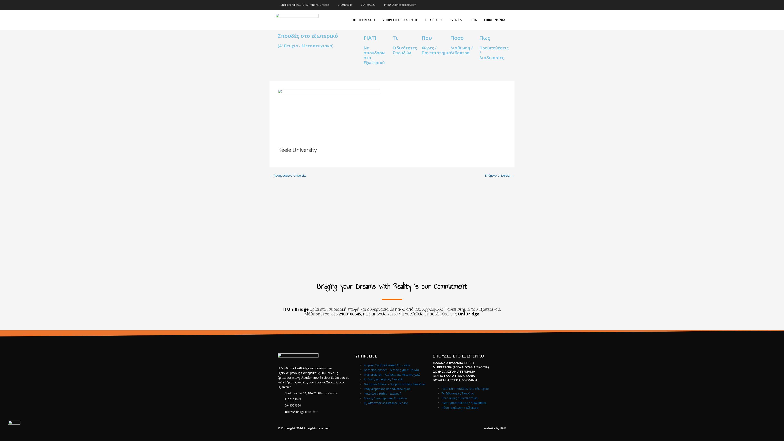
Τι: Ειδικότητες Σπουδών (457, 393)
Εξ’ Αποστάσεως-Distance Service (386, 403)
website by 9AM (495, 428)
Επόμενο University (499, 175)
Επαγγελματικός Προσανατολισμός (387, 389)
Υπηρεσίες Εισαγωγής (400, 20)
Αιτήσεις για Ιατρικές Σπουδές (383, 379)
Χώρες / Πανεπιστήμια (436, 50)
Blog (473, 20)
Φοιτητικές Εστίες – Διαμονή (382, 393)
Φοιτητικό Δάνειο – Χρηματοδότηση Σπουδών (394, 384)
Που (427, 37)
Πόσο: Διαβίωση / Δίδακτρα (459, 408)
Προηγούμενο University (288, 175)
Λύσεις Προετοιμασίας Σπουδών (385, 398)
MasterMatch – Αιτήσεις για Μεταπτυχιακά (392, 374)
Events (456, 20)
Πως (484, 37)
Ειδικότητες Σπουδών (405, 50)
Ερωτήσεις (434, 20)
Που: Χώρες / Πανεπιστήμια (459, 398)
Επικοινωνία (494, 20)
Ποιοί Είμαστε (364, 20)
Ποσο (457, 37)
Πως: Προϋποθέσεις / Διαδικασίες (463, 403)
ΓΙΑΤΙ (370, 37)
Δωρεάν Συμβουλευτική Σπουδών (387, 365)
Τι (395, 37)
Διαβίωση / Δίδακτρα (461, 50)
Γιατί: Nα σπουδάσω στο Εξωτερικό (465, 389)
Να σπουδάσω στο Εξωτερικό (374, 55)
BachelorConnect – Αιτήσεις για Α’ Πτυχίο (391, 370)
